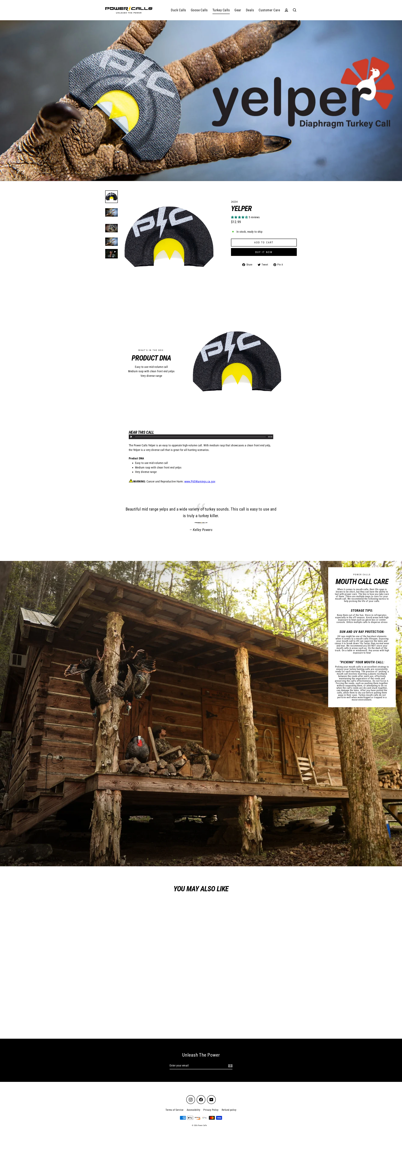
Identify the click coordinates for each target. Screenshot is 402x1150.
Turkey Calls (221, 10)
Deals (250, 10)
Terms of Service (174, 1109)
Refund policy (229, 1109)
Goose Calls (199, 10)
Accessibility (193, 1109)
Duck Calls (178, 10)
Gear (237, 10)
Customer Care (269, 10)
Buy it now (264, 252)
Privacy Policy (210, 1109)
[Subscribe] (229, 1065)
